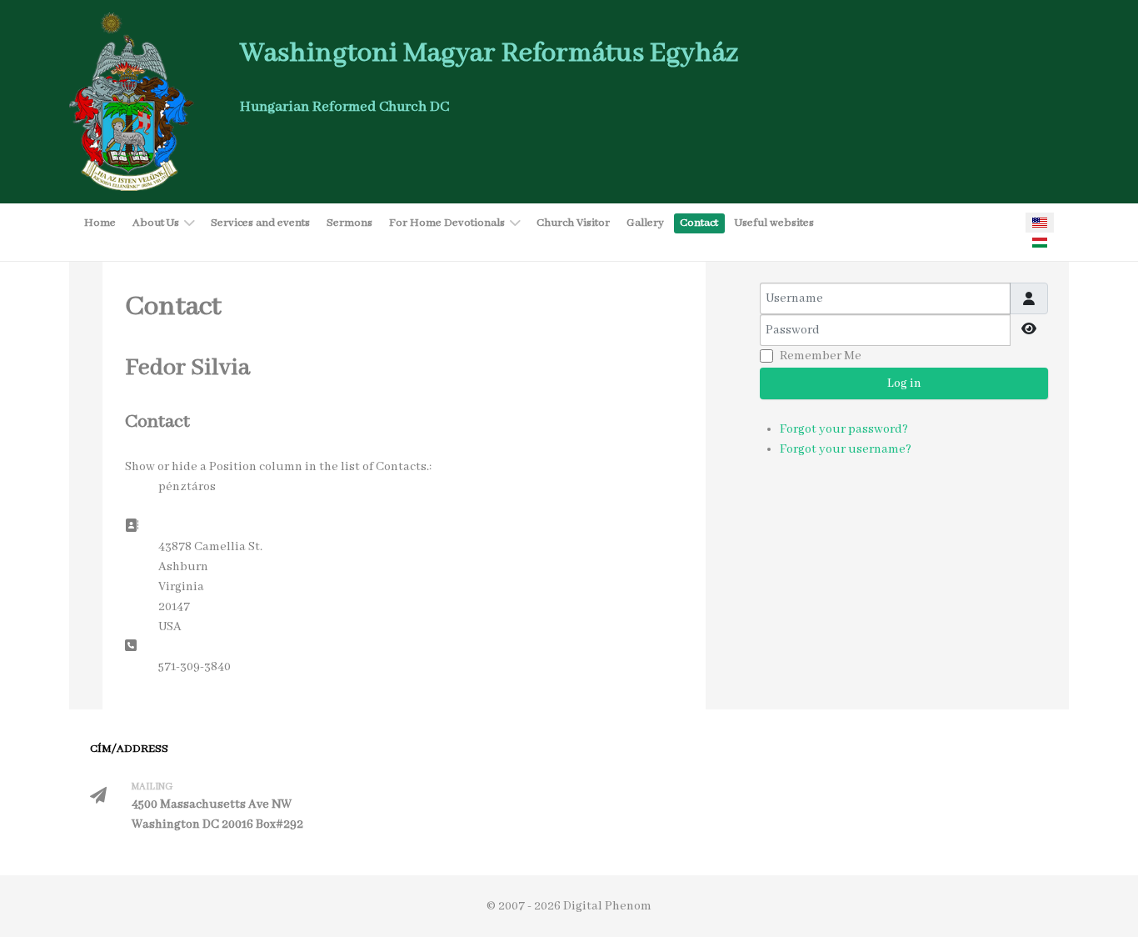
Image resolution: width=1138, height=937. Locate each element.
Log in (904, 383)
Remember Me (820, 355)
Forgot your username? (845, 449)
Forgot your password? (844, 429)
